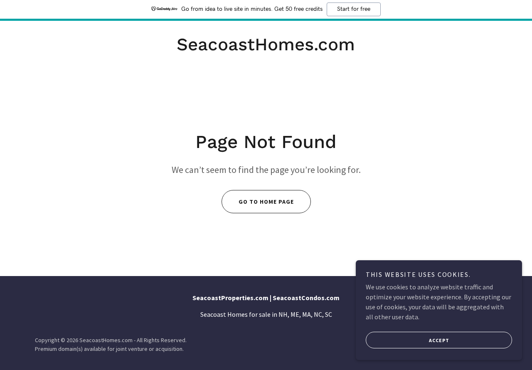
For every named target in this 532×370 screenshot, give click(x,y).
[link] (266, 48)
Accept (439, 340)
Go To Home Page (266, 201)
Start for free (353, 9)
